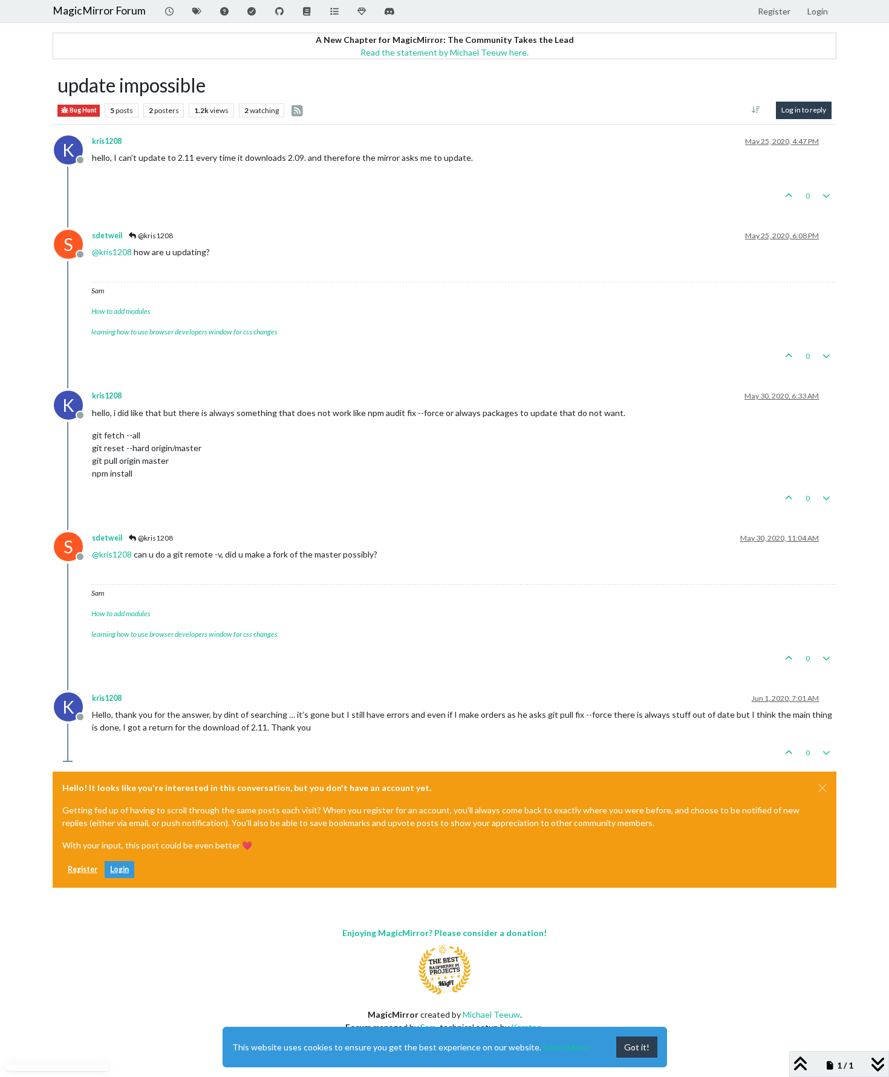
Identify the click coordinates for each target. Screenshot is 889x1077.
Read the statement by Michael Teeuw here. (444, 52)
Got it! (637, 1047)
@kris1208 (155, 235)
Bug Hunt (82, 110)
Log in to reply (803, 109)
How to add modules (121, 311)
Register (82, 869)
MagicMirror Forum (99, 10)
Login (119, 869)
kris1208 (107, 141)
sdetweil (107, 235)
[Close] (822, 788)
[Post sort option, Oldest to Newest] (756, 110)
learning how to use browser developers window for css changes (184, 331)
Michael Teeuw (491, 1014)
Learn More (566, 1047)
